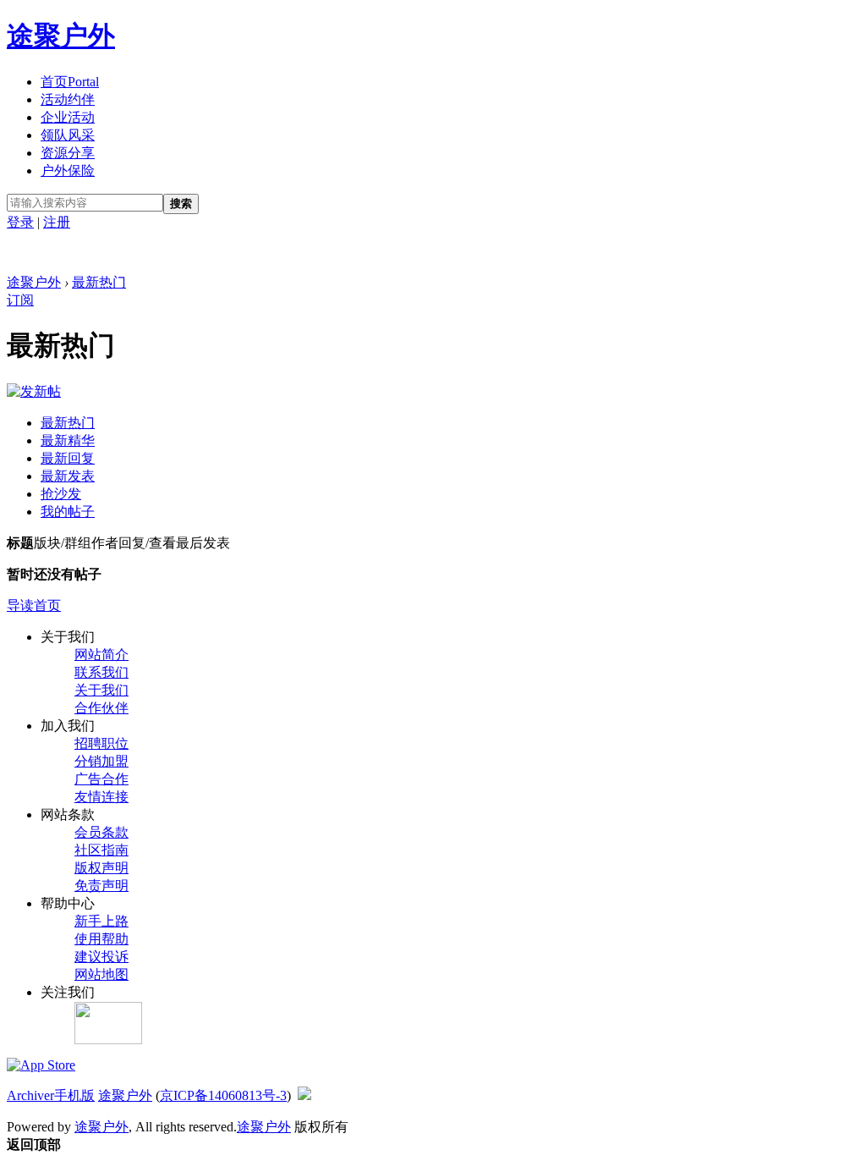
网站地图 (101, 974)
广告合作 (101, 779)
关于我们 (101, 690)
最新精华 (68, 440)
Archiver (30, 1095)
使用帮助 (101, 939)
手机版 (74, 1095)
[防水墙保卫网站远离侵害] (304, 1095)
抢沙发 (61, 494)
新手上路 (101, 921)
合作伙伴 (101, 708)
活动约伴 (68, 99)
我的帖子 (68, 511)
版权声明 (101, 868)
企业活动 (68, 117)
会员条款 (101, 832)
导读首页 (34, 605)
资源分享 (68, 153)
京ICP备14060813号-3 (223, 1095)
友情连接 (101, 797)
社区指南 (101, 850)
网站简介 (101, 654)
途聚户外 (61, 35)
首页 (70, 81)
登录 (20, 222)
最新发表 (68, 476)
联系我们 (101, 672)
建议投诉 (101, 956)
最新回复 (68, 458)
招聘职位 (101, 743)
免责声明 (101, 885)
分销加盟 (101, 761)
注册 (56, 222)
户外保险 (68, 170)
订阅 (20, 300)
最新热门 (99, 282)
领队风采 (68, 135)
